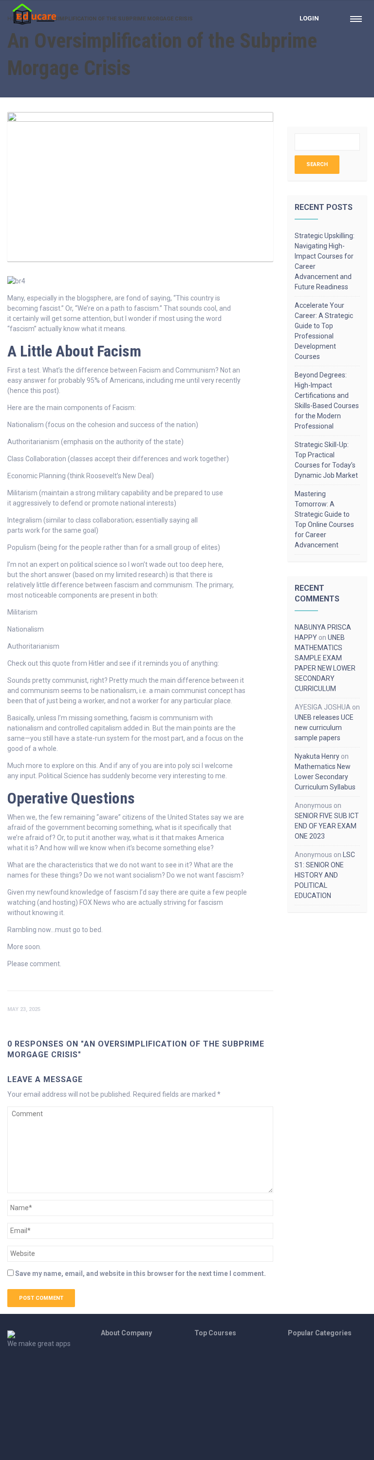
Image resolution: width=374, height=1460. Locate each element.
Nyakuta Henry (317, 756)
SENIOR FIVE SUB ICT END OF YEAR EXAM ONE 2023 (327, 826)
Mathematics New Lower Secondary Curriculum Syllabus (325, 777)
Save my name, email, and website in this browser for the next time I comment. (140, 1273)
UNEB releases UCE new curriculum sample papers (324, 727)
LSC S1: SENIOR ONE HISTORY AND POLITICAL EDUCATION (325, 875)
